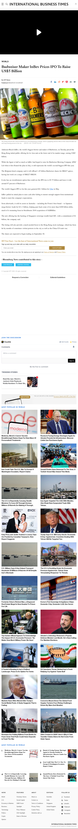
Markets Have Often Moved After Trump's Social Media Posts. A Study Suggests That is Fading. (19, 703)
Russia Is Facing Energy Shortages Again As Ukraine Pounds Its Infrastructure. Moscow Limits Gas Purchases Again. (58, 438)
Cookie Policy (35, 810)
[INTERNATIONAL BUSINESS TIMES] (39, 4)
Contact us (34, 800)
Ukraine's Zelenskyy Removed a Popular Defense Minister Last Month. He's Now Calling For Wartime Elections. (58, 638)
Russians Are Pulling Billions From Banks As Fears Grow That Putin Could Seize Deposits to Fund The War (19, 737)
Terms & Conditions (37, 803)
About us (34, 797)
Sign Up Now (25, 397)
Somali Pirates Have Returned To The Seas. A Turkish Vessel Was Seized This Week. (54, 776)
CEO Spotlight (21, 813)
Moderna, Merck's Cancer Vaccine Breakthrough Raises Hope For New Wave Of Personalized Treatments (19, 438)
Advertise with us (36, 813)
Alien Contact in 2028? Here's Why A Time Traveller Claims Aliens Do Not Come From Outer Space (57, 737)
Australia (49, 797)
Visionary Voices (21, 797)
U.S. (3, 800)
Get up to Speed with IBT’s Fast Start (64, 396)
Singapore (49, 803)
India (48, 800)
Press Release (21, 810)
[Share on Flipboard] (63, 82)
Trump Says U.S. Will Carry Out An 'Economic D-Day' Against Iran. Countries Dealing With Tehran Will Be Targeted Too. (58, 537)
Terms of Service (49, 252)
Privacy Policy (61, 252)
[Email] (71, 82)
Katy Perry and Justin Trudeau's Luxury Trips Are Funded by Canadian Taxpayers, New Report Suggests (19, 537)
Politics (4, 813)
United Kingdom (51, 806)
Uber (51, 189)
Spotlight (19, 806)
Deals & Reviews (22, 816)
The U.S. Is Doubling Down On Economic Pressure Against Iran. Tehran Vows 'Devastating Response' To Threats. (56, 570)
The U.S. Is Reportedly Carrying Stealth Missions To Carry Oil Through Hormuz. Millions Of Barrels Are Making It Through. (17, 503)
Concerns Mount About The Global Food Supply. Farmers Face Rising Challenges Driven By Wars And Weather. (56, 703)
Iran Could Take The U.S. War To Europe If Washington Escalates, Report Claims (54, 764)
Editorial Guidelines (57, 277)
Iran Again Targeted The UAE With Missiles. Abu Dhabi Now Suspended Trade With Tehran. (57, 503)
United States (51, 810)
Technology (5, 810)
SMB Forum (20, 803)
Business (4, 806)
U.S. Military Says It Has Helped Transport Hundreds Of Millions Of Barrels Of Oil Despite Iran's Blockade (19, 570)
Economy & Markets (8, 803)
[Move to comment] (74, 82)
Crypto (3, 816)
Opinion (4, 819)
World (3, 797)
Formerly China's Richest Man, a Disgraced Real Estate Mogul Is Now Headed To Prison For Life (18, 604)
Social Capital (21, 800)
